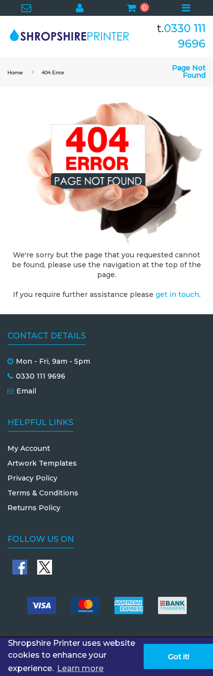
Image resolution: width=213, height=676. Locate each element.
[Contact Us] (26, 8)
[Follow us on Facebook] (19, 567)
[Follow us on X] (44, 567)
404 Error (53, 72)
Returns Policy (33, 507)
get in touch (177, 294)
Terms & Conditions (42, 492)
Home (15, 72)
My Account (28, 448)
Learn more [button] (80, 668)
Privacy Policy (32, 478)
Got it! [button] (178, 656)
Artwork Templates (42, 463)
